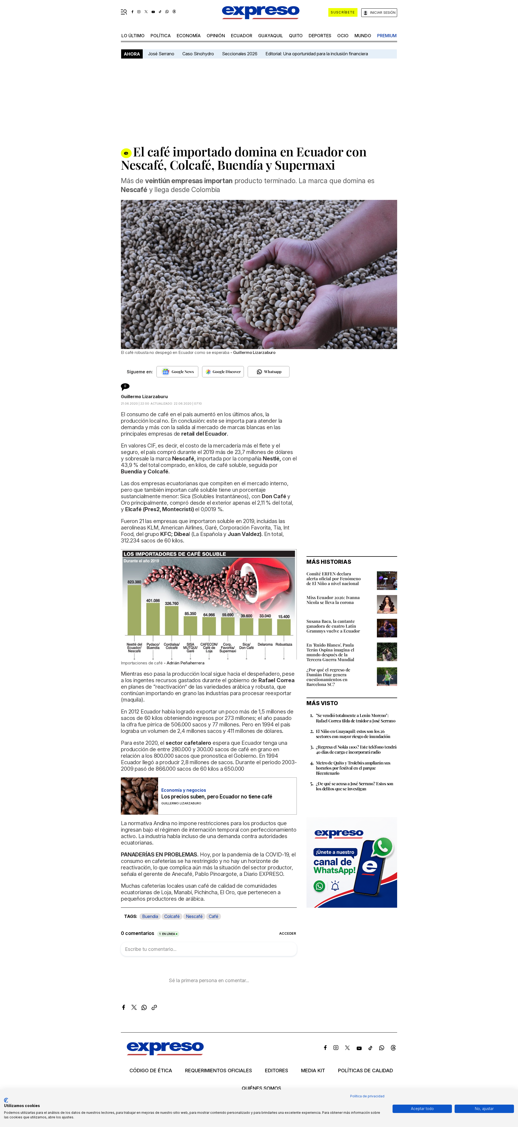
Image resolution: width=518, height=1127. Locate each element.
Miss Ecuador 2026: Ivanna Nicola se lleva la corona (333, 600)
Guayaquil (270, 35)
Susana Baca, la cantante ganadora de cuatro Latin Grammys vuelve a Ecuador (333, 626)
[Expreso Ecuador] (165, 1053)
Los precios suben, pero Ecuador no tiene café (216, 797)
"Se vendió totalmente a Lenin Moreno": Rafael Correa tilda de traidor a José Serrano (355, 717)
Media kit (313, 1070)
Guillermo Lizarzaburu (144, 396)
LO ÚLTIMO (133, 35)
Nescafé (194, 916)
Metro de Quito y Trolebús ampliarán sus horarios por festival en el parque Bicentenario (353, 768)
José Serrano (161, 53)
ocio (343, 35)
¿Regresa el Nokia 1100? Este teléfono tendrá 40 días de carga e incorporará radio (356, 749)
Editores (276, 1070)
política (161, 35)
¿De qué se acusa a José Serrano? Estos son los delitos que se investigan (354, 786)
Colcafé (172, 916)
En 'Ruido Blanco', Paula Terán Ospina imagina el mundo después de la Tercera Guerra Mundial (330, 652)
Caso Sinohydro (198, 53)
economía (189, 35)
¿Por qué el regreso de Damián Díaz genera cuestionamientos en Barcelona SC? (328, 677)
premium (387, 35)
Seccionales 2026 (239, 53)
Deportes (320, 35)
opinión (216, 35)
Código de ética (151, 1070)
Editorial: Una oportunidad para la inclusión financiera (317, 53)
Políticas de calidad (365, 1070)
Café (213, 916)
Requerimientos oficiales (218, 1070)
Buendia (150, 916)
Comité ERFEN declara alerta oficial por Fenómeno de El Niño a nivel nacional (333, 578)
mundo (363, 35)
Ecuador (241, 35)
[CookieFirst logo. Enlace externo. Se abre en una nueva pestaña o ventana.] (6, 1100)
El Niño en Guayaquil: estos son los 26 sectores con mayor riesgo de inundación (353, 733)
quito (296, 35)
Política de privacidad (367, 1096)
